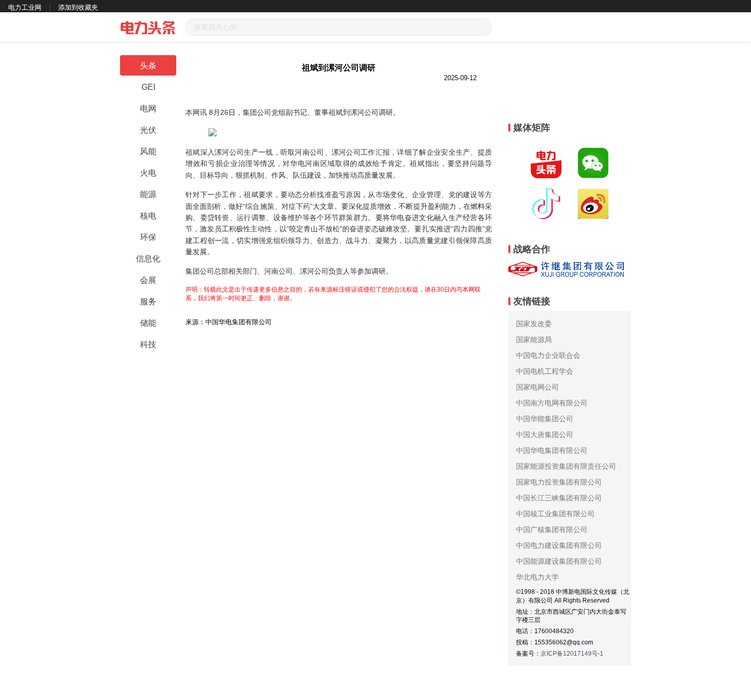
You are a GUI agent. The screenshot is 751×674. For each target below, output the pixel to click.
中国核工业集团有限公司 (555, 514)
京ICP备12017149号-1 (572, 653)
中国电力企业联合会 (548, 355)
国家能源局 (534, 339)
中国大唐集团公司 (544, 434)
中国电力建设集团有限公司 (559, 545)
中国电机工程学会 (544, 371)
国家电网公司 (537, 387)
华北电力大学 (537, 577)
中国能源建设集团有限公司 (559, 561)
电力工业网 (24, 7)
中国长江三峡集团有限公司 (559, 498)
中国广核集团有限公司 (552, 529)
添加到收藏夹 (78, 7)
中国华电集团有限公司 (552, 450)
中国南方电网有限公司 (552, 403)
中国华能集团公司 (544, 419)
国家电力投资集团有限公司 (559, 482)
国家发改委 (534, 324)
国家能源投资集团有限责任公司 (566, 466)
